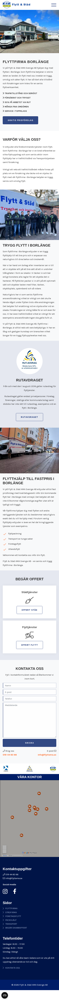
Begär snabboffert (16, 927)
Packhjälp (10, 920)
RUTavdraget (29, 417)
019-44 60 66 (10, 754)
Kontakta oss (12, 968)
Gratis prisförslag (20, 120)
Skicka (29, 742)
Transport (11, 924)
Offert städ (29, 610)
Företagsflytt (13, 916)
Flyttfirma (11, 908)
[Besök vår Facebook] (13, 891)
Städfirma (11, 912)
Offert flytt (29, 645)
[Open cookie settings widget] (4, 995)
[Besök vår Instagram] (6, 891)
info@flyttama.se (47, 754)
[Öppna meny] (53, 5)
